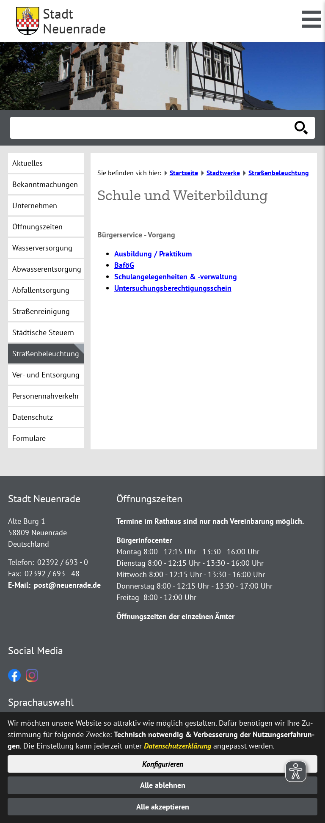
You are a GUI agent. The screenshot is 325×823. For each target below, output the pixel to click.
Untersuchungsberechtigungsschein (172, 288)
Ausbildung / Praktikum (153, 254)
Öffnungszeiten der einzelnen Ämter (175, 616)
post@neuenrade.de (67, 585)
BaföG (124, 265)
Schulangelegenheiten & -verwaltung (175, 276)
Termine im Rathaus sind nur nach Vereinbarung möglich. (210, 521)
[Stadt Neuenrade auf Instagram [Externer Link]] (32, 679)
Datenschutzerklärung (177, 746)
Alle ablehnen (162, 785)
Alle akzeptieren (162, 807)
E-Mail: (19, 585)
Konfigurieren (162, 764)
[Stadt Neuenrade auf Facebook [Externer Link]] (14, 679)
